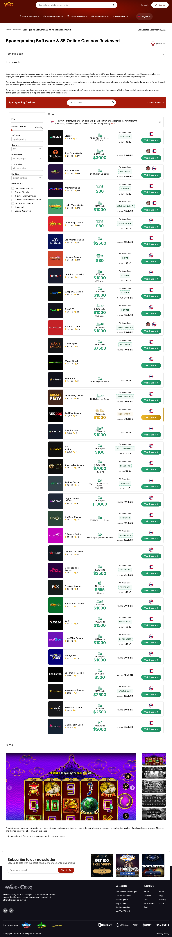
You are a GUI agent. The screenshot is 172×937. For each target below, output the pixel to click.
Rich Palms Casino (74, 153)
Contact (147, 895)
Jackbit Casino (72, 482)
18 (77, 485)
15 (76, 433)
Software (15, 135)
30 (77, 503)
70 (78, 347)
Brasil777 (69, 309)
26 (78, 381)
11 (77, 364)
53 (78, 277)
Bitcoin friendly (22, 192)
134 (78, 173)
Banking (15, 174)
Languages (16, 154)
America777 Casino (74, 274)
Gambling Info (122, 899)
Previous (9, 786)
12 (77, 606)
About (146, 892)
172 (78, 208)
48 (78, 243)
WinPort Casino (72, 188)
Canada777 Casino (74, 552)
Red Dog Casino (73, 413)
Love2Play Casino (74, 638)
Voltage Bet (70, 655)
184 (78, 520)
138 (78, 468)
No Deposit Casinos (24, 203)
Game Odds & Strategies (126, 892)
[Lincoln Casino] (153, 865)
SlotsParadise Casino (72, 569)
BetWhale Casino (73, 707)
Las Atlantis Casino (74, 240)
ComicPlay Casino (74, 222)
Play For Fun (121, 903)
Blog (161, 895)
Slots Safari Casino (74, 604)
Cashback (19, 207)
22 (77, 312)
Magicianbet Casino (75, 725)
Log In (146, 5)
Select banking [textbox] (20, 178)
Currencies (16, 164)
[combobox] (27, 139)
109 (78, 260)
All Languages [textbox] (19, 159)
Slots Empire (71, 344)
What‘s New (149, 903)
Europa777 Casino (74, 292)
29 (76, 139)
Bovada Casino (72, 326)
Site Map (162, 899)
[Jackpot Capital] (127, 865)
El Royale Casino (73, 534)
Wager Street (71, 361)
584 (78, 329)
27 (77, 554)
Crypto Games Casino (72, 500)
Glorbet (68, 136)
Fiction (161, 903)
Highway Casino (73, 257)
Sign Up (161, 5)
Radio (146, 907)
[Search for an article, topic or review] (113, 5)
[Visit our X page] (11, 910)
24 (77, 295)
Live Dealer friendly (24, 188)
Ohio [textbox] (15, 149)
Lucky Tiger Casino (74, 205)
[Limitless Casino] (102, 865)
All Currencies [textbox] (19, 168)
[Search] (113, 103)
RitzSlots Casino (73, 517)
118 (77, 537)
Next (132, 786)
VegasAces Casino (74, 690)
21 (77, 676)
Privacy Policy (163, 933)
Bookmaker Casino (74, 673)
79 (77, 398)
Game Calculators (123, 895)
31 (76, 710)
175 (78, 156)
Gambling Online (123, 907)
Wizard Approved (23, 211)
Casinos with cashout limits (28, 199)
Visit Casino (150, 140)
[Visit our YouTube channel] (5, 910)
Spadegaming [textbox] (19, 139)
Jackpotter (70, 378)
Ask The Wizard (123, 911)
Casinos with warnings (25, 196)
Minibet (68, 449)
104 (78, 191)
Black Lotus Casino (74, 465)
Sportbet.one (71, 430)
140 (78, 225)
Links (146, 899)
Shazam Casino (72, 170)
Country (15, 145)
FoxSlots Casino (73, 586)
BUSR (67, 621)
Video (161, 892)
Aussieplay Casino (74, 396)
